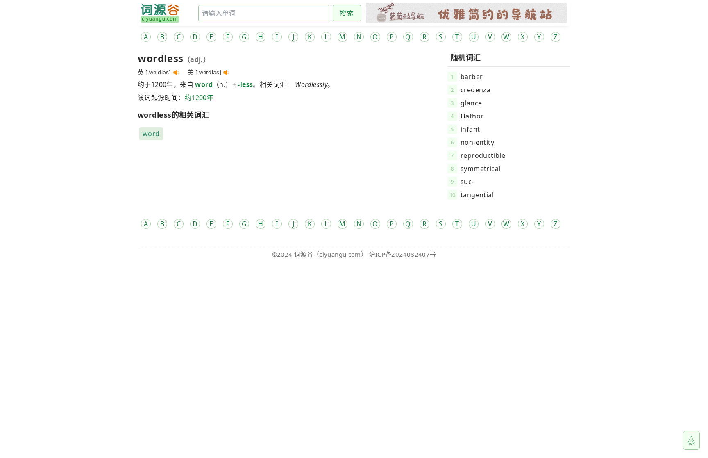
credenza (475, 89)
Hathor (472, 116)
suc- (467, 181)
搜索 (347, 13)
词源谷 (303, 254)
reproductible (483, 155)
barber (472, 76)
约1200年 (199, 97)
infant (470, 129)
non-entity (477, 142)
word (204, 84)
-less (245, 84)
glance (471, 102)
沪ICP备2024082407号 (402, 254)
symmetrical (480, 168)
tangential (477, 194)
